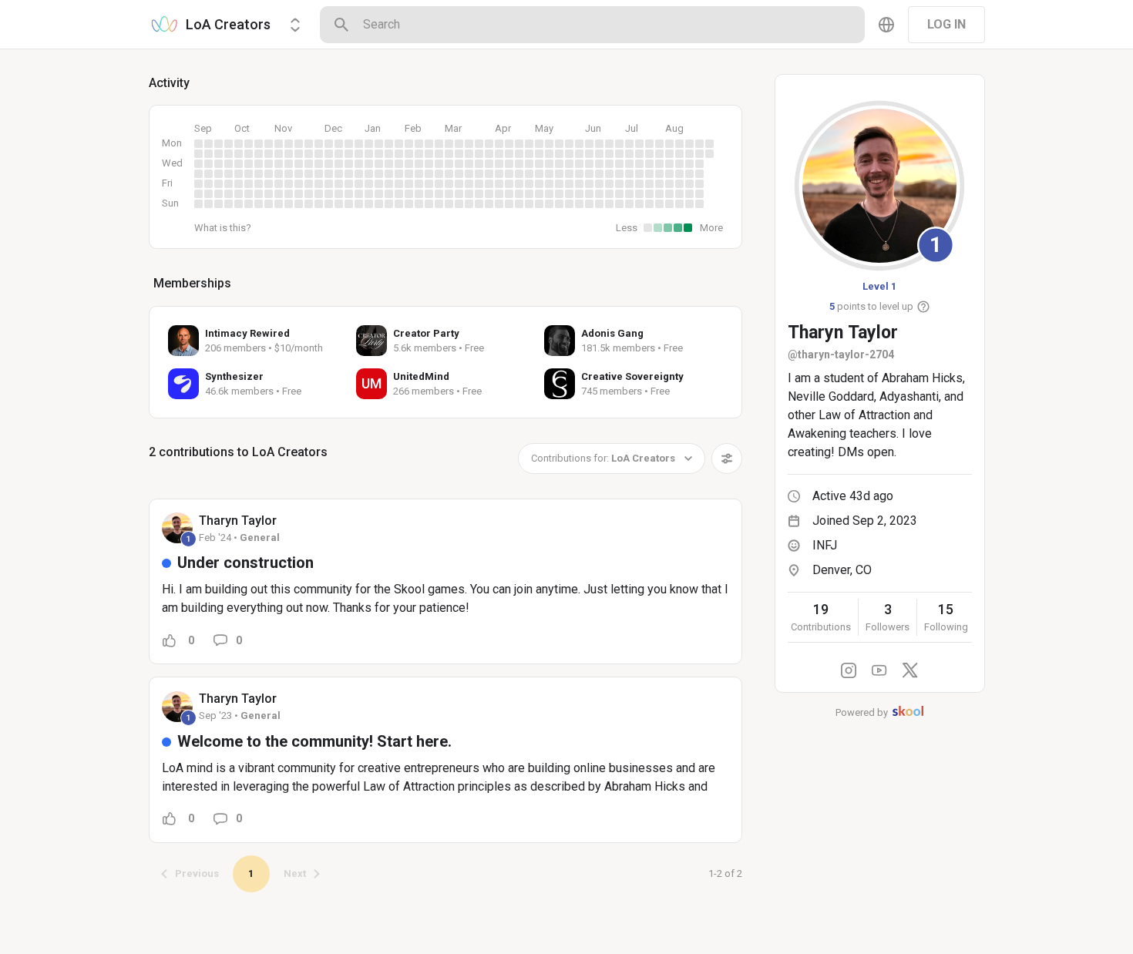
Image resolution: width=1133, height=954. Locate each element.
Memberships (192, 283)
